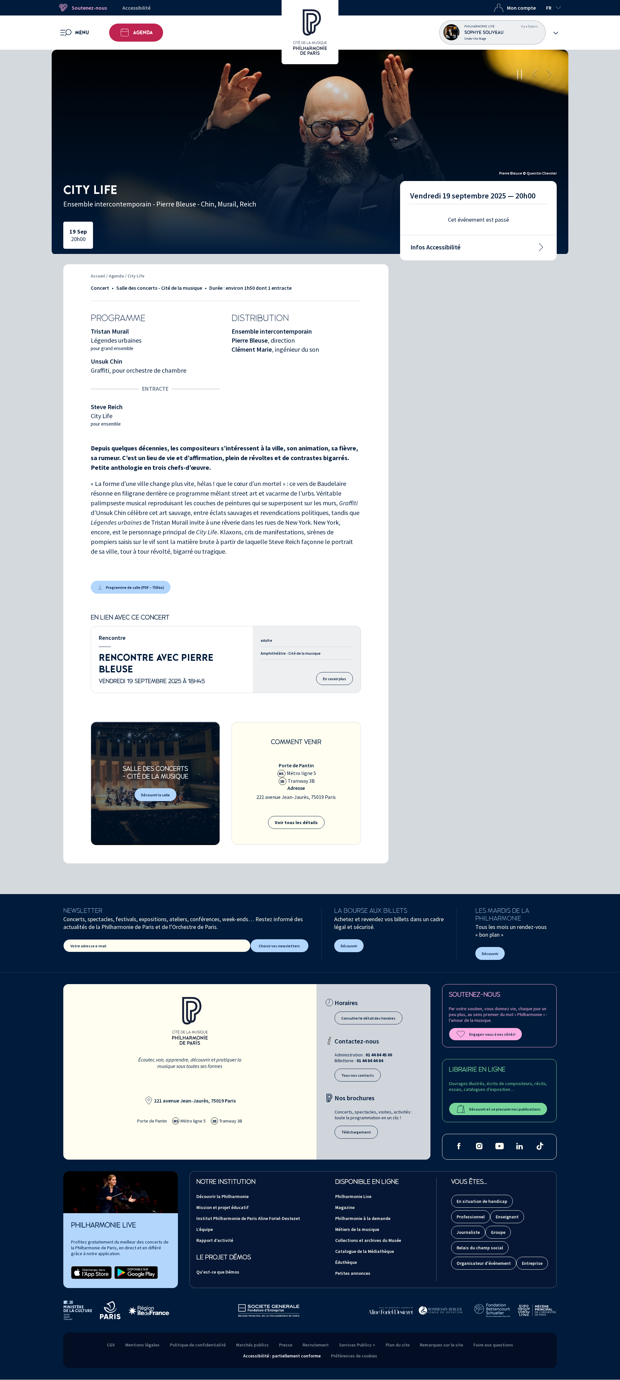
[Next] (549, 74)
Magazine (345, 1207)
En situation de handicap (482, 1201)
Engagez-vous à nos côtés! (492, 1034)
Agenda (143, 32)
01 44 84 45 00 (379, 1055)
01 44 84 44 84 (369, 1060)
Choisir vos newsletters (279, 945)
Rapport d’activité (214, 1240)
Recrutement (316, 1345)
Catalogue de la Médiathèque (364, 1251)
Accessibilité (136, 8)
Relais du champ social (480, 1248)
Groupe (498, 1232)
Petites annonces (352, 1273)
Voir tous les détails (296, 822)
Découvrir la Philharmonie (222, 1196)
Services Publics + (357, 1345)
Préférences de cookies (354, 1356)
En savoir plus (334, 678)
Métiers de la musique (357, 1229)
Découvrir (349, 945)
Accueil (98, 276)
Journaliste (468, 1232)
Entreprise (532, 1263)
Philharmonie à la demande (362, 1218)
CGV (111, 1345)
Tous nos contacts (357, 1075)
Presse (285, 1345)
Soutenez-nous (89, 8)
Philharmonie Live (353, 1196)
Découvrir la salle (155, 794)
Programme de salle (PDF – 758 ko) (135, 587)
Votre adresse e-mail (88, 945)
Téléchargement (356, 1132)
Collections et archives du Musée (368, 1240)
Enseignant (507, 1217)
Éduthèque (346, 1262)
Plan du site (397, 1345)
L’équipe (204, 1229)
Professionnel (471, 1217)
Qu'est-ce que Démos (217, 1272)
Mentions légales (142, 1345)
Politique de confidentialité (198, 1345)
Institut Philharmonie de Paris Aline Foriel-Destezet (248, 1218)
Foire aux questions (493, 1345)
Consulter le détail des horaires (368, 1018)
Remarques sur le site (441, 1345)
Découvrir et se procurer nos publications (505, 1109)
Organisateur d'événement (484, 1263)
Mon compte (521, 8)
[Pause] (520, 74)
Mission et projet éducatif (222, 1207)
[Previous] (535, 74)
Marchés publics (252, 1345)
